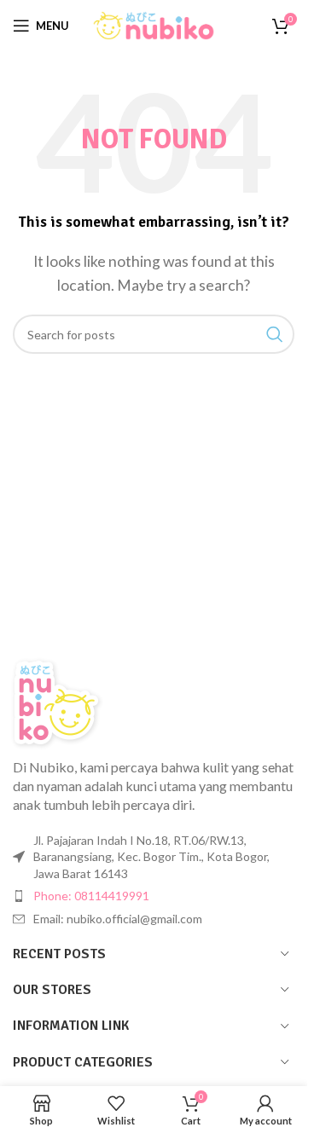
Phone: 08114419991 (91, 895)
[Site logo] (154, 23)
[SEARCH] (274, 334)
